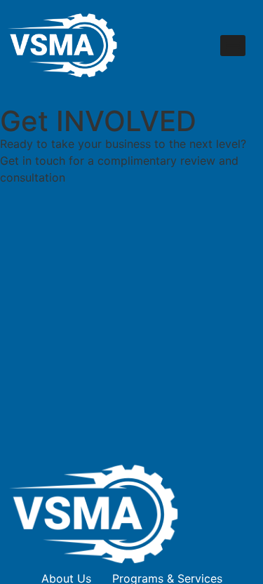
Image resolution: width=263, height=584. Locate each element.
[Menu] (232, 45)
